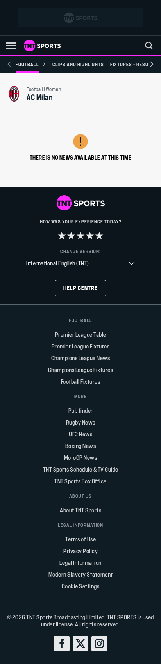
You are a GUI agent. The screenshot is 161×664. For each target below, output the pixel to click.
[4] (90, 235)
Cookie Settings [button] (81, 586)
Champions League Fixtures (80, 369)
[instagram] (99, 643)
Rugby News (80, 422)
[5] (99, 235)
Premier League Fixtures (81, 346)
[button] (11, 45)
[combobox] (80, 263)
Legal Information (80, 562)
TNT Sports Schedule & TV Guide (80, 469)
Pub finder (80, 410)
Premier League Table (80, 334)
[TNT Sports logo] (42, 45)
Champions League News (80, 358)
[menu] (149, 45)
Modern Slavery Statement (80, 574)
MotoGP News (80, 457)
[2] (71, 235)
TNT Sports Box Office (80, 481)
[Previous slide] (9, 64)
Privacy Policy (80, 551)
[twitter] (80, 643)
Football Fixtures (80, 381)
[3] (80, 235)
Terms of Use (80, 539)
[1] (61, 235)
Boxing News (80, 446)
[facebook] (62, 643)
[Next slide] (151, 64)
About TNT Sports (80, 510)
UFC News (80, 434)
